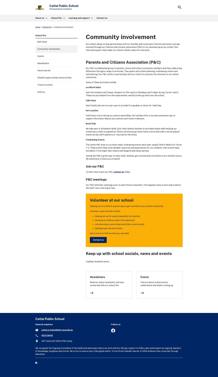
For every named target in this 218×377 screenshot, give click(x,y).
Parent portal (43, 70)
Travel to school (45, 85)
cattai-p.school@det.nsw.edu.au (57, 330)
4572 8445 (47, 335)
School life (47, 27)
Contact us (98, 240)
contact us (118, 172)
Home (37, 27)
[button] (41, 18)
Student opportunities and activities (54, 78)
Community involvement (48, 49)
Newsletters (97, 277)
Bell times (42, 42)
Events (144, 277)
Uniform (41, 92)
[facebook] (113, 332)
